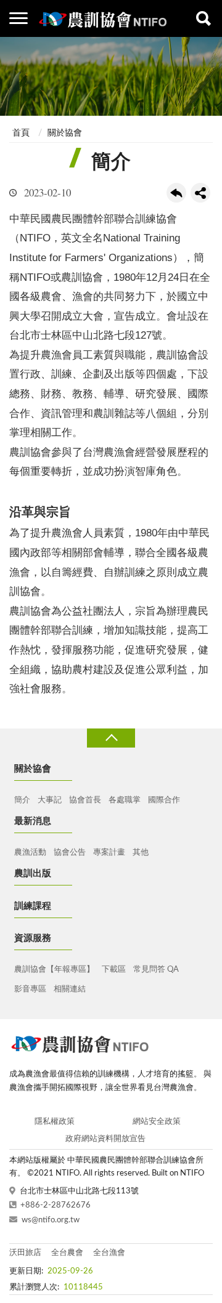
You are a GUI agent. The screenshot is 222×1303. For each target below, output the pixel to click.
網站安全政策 (157, 1122)
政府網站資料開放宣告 (105, 1139)
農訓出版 (32, 873)
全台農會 (67, 1253)
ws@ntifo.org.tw (51, 1220)
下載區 (114, 970)
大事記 (50, 800)
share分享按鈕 (200, 193)
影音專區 (30, 989)
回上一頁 (176, 193)
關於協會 (64, 133)
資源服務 (32, 938)
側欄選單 (18, 18)
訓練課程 (32, 906)
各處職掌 (125, 800)
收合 (111, 738)
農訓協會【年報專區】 (54, 970)
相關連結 (70, 989)
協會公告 (70, 853)
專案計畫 (109, 853)
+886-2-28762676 (55, 1205)
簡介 (22, 800)
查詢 (203, 18)
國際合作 (164, 800)
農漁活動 (30, 853)
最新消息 (32, 821)
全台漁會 (109, 1253)
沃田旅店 (25, 1253)
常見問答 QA (156, 970)
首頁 (21, 133)
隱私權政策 (55, 1122)
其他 (141, 853)
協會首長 (85, 800)
